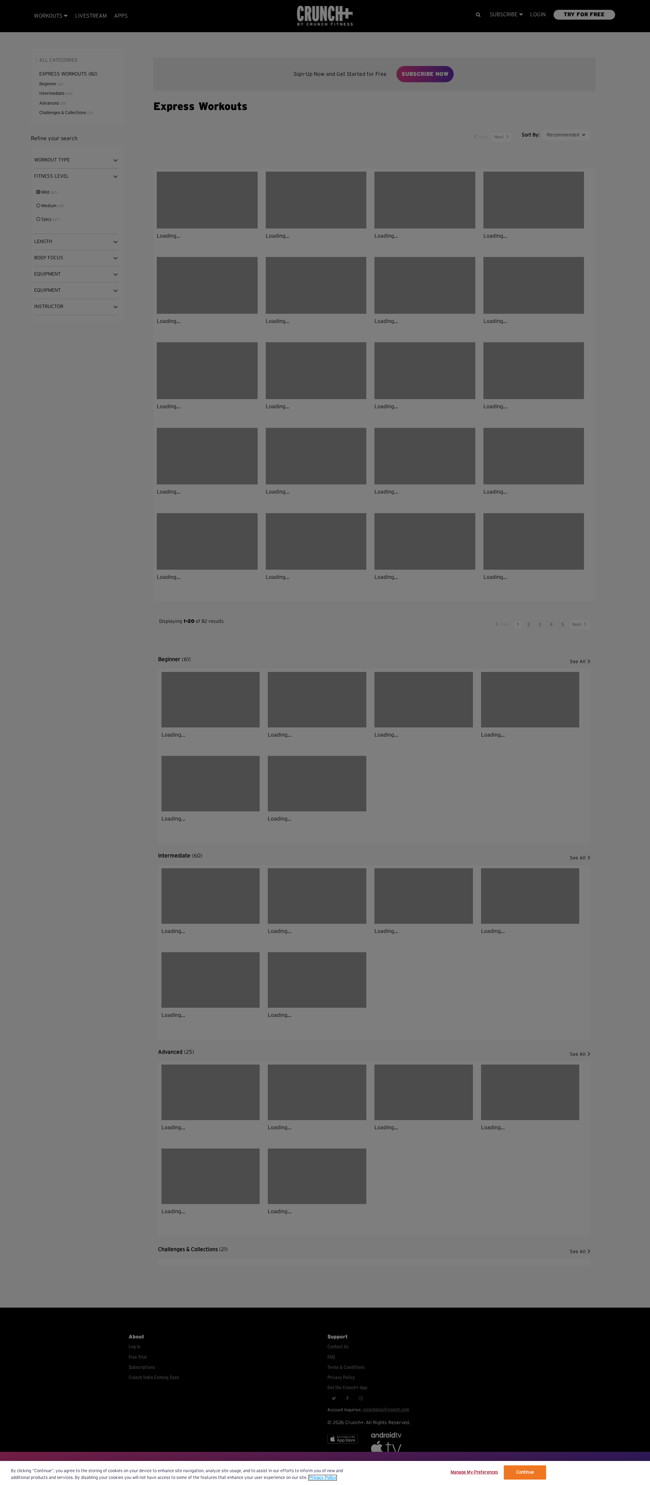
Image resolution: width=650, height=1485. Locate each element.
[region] (325, 1473)
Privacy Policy (322, 1478)
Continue (525, 1472)
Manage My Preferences (474, 1472)
